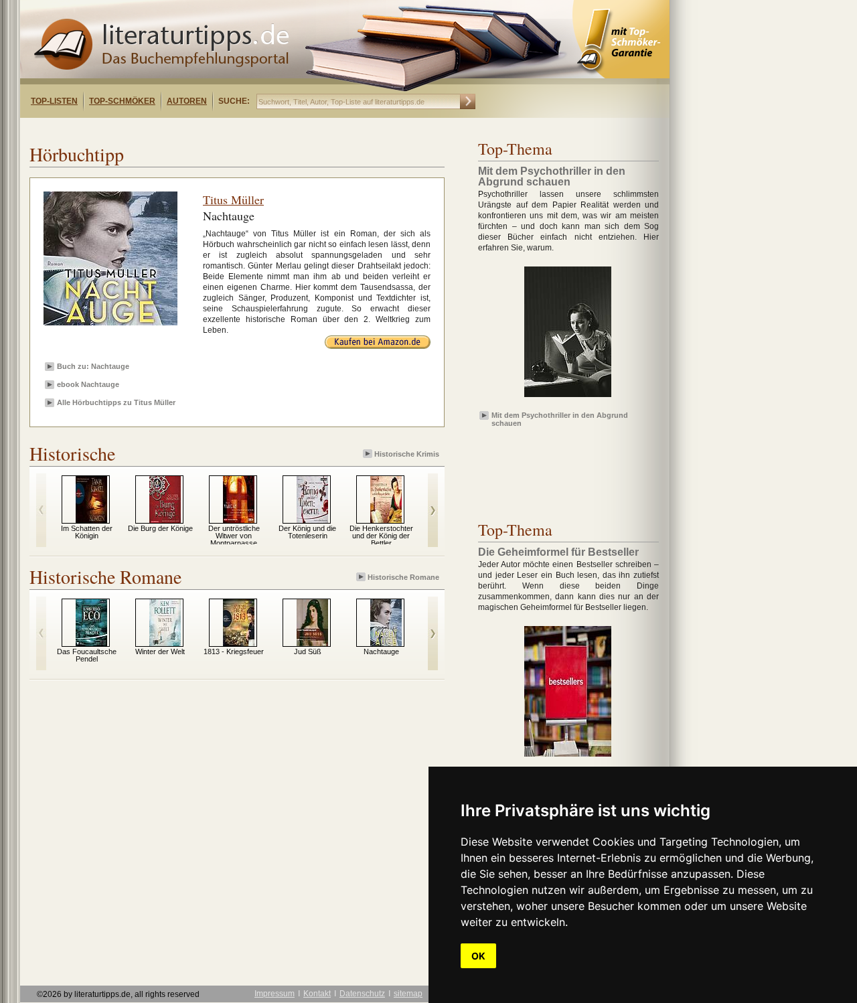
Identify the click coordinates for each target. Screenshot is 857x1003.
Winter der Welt (160, 651)
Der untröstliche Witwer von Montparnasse (234, 535)
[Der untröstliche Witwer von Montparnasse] (238, 520)
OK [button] (478, 955)
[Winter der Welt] (165, 643)
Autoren (187, 101)
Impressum (274, 993)
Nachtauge (381, 651)
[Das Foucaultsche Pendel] (91, 643)
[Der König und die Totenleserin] (312, 520)
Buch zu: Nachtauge (93, 366)
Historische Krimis (406, 454)
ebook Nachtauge (88, 384)
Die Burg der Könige (160, 528)
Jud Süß (307, 651)
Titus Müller (233, 199)
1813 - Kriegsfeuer (234, 651)
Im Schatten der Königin (86, 532)
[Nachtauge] (386, 643)
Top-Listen (54, 101)
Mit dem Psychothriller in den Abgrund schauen (559, 418)
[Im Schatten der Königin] (91, 520)
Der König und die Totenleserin (307, 532)
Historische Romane (403, 577)
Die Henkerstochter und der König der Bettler (381, 535)
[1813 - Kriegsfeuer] (238, 643)
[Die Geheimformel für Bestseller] (567, 757)
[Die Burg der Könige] (165, 520)
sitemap (408, 993)
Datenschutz (362, 993)
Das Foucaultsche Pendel (86, 655)
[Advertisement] (192, 130)
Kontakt (317, 993)
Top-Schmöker (122, 101)
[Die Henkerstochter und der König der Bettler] (386, 520)
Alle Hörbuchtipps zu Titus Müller (116, 402)
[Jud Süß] (312, 643)
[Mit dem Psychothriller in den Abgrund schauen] (567, 397)
